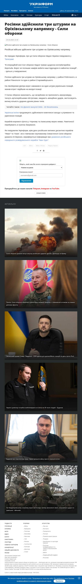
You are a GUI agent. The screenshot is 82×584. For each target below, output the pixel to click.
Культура (38, 15)
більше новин (41, 193)
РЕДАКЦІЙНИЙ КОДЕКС (50, 555)
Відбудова (27, 528)
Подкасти (8, 523)
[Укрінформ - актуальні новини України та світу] (41, 4)
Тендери (45, 539)
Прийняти (59, 581)
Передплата (47, 531)
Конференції (9, 547)
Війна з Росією (40, 146)
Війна (6, 15)
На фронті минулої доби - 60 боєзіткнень (39, 107)
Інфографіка (9, 539)
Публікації (8, 526)
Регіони (29, 15)
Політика (27, 531)
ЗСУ (24, 146)
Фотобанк (14, 11)
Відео (7, 534)
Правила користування (50, 536)
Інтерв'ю (8, 529)
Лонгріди (8, 542)
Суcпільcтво (28, 544)
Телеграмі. (9, 59)
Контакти (46, 528)
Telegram (36, 189)
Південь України (53, 146)
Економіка (14, 15)
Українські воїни (12, 113)
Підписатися (26, 181)
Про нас (45, 526)
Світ (22, 15)
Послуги (6, 11)
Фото (6, 531)
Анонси (30, 11)
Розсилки (46, 557)
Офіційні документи (12, 550)
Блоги (7, 537)
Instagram (45, 189)
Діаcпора (27, 549)
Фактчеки (27, 536)
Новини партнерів (11, 545)
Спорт (46, 15)
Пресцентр (22, 11)
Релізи (7, 553)
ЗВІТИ (45, 552)
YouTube (55, 189)
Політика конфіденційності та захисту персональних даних (50, 548)
